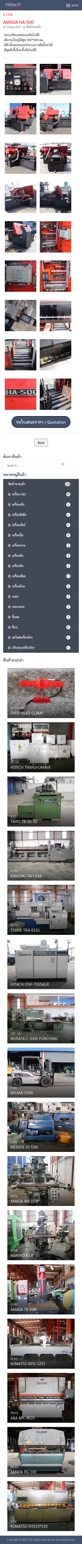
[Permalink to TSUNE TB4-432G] (41, 909)
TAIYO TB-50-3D (24, 821)
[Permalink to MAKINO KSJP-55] (41, 1234)
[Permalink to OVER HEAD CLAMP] (41, 692)
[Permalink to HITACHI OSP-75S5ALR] (41, 963)
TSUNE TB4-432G (25, 929)
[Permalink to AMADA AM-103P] (41, 1180)
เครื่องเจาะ (40, 545)
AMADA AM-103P (25, 1200)
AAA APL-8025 (23, 1417)
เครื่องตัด (40, 555)
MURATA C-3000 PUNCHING (34, 1038)
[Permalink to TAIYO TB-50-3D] (41, 800)
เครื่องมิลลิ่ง (40, 514)
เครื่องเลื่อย (40, 576)
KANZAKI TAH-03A (26, 875)
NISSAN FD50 (22, 1092)
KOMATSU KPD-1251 (28, 1363)
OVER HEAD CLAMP (27, 712)
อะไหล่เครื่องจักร (40, 637)
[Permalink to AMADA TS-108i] (41, 1288)
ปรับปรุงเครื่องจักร (40, 647)
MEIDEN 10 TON (24, 1146)
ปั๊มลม (40, 617)
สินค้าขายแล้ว (34, 27)
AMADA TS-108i (24, 1309)
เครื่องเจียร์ (40, 525)
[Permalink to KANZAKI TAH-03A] (41, 855)
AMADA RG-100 (23, 1471)
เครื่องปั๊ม (40, 535)
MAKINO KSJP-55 (25, 1255)
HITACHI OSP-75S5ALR (30, 984)
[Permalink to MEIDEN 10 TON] (41, 1126)
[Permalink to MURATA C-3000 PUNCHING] (41, 1017)
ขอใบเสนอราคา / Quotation (41, 422)
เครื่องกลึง (40, 504)
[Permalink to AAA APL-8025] (41, 1397)
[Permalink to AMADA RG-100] (41, 1451)
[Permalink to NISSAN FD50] (41, 1071)
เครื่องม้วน (40, 586)
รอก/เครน (40, 607)
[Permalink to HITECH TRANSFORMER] (41, 746)
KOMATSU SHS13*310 (29, 1526)
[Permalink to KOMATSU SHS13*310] (41, 1505)
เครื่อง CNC (40, 494)
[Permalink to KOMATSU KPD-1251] (41, 1343)
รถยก (40, 596)
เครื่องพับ (40, 566)
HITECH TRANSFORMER (31, 767)
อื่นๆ (40, 627)
